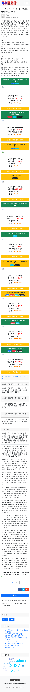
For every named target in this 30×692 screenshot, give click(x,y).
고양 (8, 666)
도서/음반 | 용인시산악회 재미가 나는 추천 (15, 600)
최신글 (5, 619)
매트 (25, 668)
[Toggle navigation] (27, 3)
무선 (23, 670)
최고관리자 (9, 15)
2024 (7, 663)
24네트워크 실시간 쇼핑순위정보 (14, 634)
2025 (13, 661)
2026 (15, 671)
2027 (15, 665)
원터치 (4, 668)
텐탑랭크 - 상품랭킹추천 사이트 (14, 636)
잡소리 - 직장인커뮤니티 (12, 645)
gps (2, 666)
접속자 (11, 619)
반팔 (11, 661)
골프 (25, 665)
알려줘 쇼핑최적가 (10, 647)
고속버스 (6, 670)
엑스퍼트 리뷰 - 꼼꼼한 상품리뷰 (14, 643)
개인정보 (15, 687)
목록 (15, 595)
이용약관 (21, 687)
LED (9, 670)
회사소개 (9, 687)
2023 (11, 659)
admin (21, 660)
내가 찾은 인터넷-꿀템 (11, 641)
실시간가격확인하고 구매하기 (15, 108)
